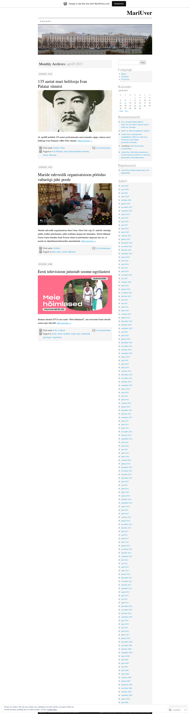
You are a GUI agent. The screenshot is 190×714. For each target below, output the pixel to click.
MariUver (139, 12)
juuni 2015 (125, 481)
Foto (55, 330)
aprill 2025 (125, 228)
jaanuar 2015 (125, 495)
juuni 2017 (125, 421)
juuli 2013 (124, 531)
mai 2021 (124, 303)
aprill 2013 (125, 538)
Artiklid (56, 248)
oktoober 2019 (126, 349)
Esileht (45, 21)
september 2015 (126, 478)
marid (45, 154)
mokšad (66, 333)
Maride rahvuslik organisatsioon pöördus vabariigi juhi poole (72, 177)
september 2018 (126, 385)
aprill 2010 (125, 631)
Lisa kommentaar (103, 147)
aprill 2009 (125, 670)
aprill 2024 (125, 271)
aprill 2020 (125, 335)
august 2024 (125, 257)
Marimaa (52, 154)
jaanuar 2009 (125, 681)
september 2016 (126, 438)
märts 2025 (125, 232)
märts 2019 (125, 367)
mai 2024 (124, 267)
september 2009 (126, 652)
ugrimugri (47, 337)
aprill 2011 (125, 602)
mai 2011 (124, 599)
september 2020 (126, 328)
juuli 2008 (124, 702)
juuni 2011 (125, 595)
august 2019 (125, 357)
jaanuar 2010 (125, 638)
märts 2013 (125, 542)
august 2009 (125, 656)
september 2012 (126, 556)
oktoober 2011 (126, 585)
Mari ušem (56, 251)
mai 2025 (124, 225)
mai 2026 (124, 193)
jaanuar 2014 (125, 520)
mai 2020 (124, 332)
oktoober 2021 (126, 296)
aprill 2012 (125, 567)
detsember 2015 (126, 467)
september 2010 (126, 617)
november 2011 (126, 581)
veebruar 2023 (126, 282)
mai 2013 (124, 535)
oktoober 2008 (126, 691)
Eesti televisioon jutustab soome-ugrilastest (74, 271)
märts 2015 (125, 492)
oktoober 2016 (126, 435)
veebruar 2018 (126, 403)
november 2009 (126, 645)
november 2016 (126, 431)
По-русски (125, 79)
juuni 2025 (125, 221)
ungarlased (57, 337)
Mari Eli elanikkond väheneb (139, 130)
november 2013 (126, 524)
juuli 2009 (124, 659)
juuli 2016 (124, 442)
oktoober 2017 (126, 414)
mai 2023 (124, 278)
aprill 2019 (125, 364)
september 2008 (126, 695)
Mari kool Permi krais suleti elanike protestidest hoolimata (134, 139)
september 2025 (126, 210)
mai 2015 (124, 485)
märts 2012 (125, 570)
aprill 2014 (125, 513)
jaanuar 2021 (125, 317)
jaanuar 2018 (125, 406)
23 (140, 105)
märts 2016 (125, 456)
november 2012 (126, 549)
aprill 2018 (125, 399)
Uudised (61, 330)
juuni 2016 (125, 446)
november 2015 (126, 471)
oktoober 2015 (126, 474)
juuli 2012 (124, 560)
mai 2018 (124, 396)
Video (62, 147)
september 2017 (126, 417)
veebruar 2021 (126, 314)
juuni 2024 (125, 264)
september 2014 (126, 503)
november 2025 (126, 207)
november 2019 (126, 346)
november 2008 (126, 688)
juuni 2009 (125, 663)
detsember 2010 (126, 606)
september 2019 (126, 353)
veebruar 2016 (126, 460)
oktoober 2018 (126, 381)
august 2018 (125, 389)
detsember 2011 (126, 577)
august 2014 (125, 506)
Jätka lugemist (85, 140)
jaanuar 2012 (125, 574)
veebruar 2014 (126, 517)
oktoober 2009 (126, 649)
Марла (123, 74)
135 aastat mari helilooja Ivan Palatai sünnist (62, 83)
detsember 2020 (126, 321)
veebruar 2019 (126, 371)
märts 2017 (125, 428)
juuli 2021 (124, 300)
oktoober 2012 (126, 552)
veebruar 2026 (126, 200)
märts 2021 (125, 310)
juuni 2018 (125, 392)
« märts (120, 111)
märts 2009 (125, 674)
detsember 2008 (126, 684)
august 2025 (125, 214)
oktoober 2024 (126, 250)
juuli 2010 (124, 620)
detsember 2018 (126, 374)
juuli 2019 (124, 360)
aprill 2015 (125, 488)
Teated (56, 147)
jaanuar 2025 (125, 239)
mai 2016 (124, 449)
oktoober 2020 (126, 324)
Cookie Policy (52, 709)
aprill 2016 (125, 453)
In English (125, 76)
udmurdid (86, 333)
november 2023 (126, 275)
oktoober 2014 (126, 499)
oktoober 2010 (126, 613)
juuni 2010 (125, 624)
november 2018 (126, 378)
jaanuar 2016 (125, 463)
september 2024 (126, 253)
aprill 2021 (125, 307)
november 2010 (126, 609)
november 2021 (126, 292)
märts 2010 (125, 634)
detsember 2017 (126, 410)
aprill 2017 (125, 424)
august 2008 (125, 699)
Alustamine (119, 4)
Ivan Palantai (57, 151)
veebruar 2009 (126, 677)
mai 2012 (124, 563)
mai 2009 (124, 666)
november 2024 (126, 246)
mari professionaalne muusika (76, 151)
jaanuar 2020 (125, 339)
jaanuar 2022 (125, 289)
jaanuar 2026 (125, 203)
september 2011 (126, 588)
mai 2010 (124, 627)
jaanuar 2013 (125, 545)
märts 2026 (125, 196)
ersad (54, 333)
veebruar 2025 (126, 235)
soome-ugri (75, 333)
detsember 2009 (126, 642)
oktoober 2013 (126, 528)
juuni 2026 (125, 189)
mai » (127, 111)
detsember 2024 (126, 243)
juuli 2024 (124, 260)
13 (125, 103)
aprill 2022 (125, 285)
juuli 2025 (124, 218)
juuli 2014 (124, 510)
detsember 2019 (126, 342)
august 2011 (125, 592)
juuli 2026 (124, 186)
